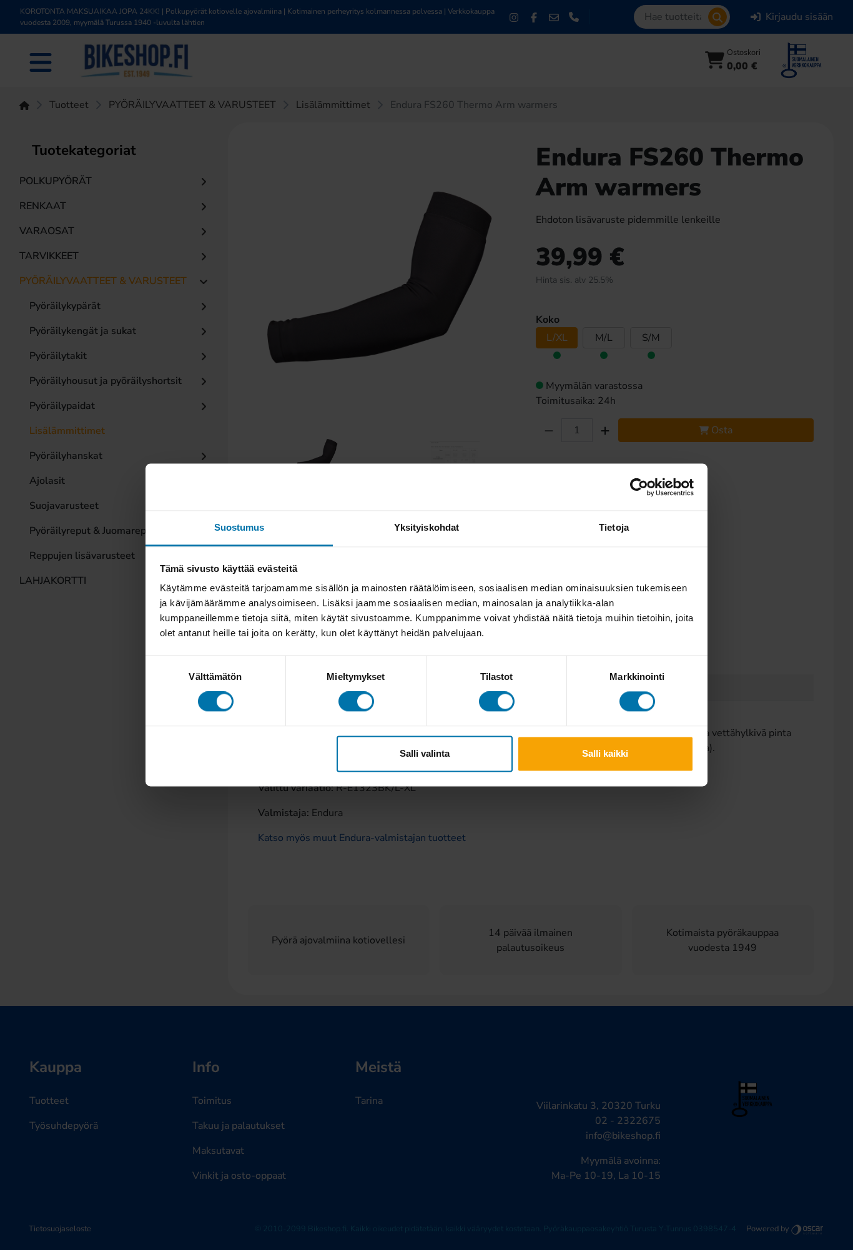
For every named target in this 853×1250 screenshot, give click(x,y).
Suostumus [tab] (239, 527)
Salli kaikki (605, 753)
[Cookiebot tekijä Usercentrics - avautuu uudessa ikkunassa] (639, 487)
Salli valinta (425, 753)
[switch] (356, 702)
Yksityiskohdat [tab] (426, 527)
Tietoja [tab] (614, 527)
